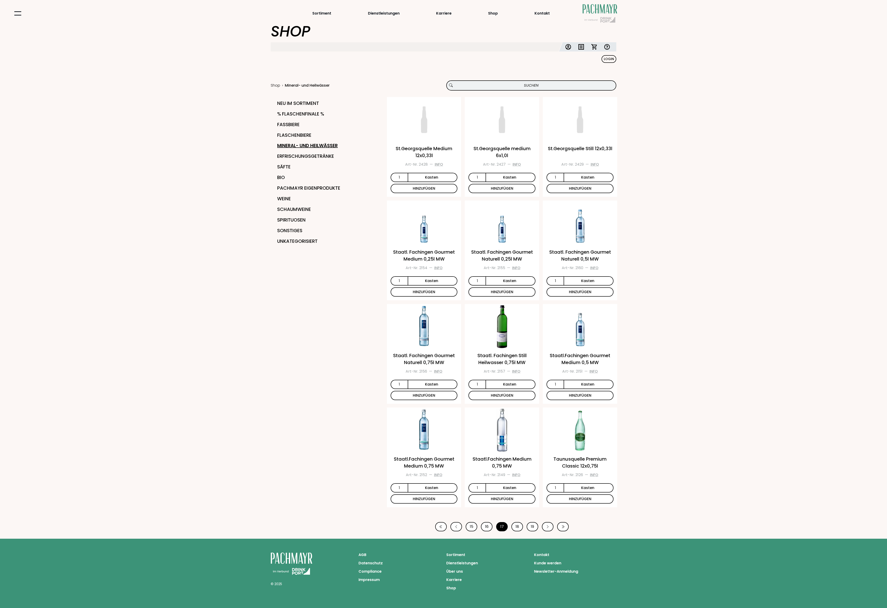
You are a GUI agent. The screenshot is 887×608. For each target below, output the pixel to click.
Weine (284, 198)
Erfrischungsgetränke (305, 156)
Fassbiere (288, 124)
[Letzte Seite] (563, 526)
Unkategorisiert (297, 241)
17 (502, 526)
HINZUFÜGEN (424, 188)
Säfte (284, 167)
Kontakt (542, 13)
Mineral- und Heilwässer (307, 145)
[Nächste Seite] (547, 526)
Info (439, 164)
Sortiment (321, 13)
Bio (281, 177)
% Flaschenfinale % (300, 114)
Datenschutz (370, 563)
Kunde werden (547, 563)
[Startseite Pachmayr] (600, 13)
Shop (493, 13)
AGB (362, 554)
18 (517, 526)
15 (471, 526)
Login (609, 59)
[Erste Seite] (441, 526)
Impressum (369, 579)
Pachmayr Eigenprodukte (308, 188)
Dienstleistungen (384, 13)
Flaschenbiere (294, 135)
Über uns (454, 571)
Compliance (370, 571)
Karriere (444, 13)
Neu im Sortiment (298, 103)
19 (532, 526)
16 (487, 526)
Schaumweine (294, 209)
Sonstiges (289, 230)
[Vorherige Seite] (456, 526)
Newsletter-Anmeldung (556, 571)
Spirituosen (291, 220)
